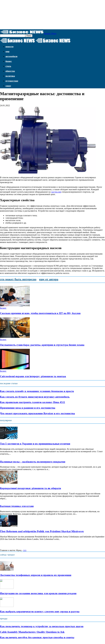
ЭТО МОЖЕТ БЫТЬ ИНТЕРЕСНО (18, 279)
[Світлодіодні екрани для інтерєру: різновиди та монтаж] (15, 368)
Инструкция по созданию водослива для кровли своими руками (38, 593)
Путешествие (11, 81)
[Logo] (18, 43)
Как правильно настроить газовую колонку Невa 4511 (32, 402)
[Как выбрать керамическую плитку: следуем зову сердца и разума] (7, 606)
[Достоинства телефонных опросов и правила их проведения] (7, 570)
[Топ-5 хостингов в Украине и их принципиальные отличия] (9, 438)
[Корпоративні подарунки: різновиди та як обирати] (9, 483)
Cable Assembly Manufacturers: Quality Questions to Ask (32, 632)
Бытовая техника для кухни (17, 506)
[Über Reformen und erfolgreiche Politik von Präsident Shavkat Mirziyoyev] (9, 526)
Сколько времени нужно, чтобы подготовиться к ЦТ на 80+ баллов (40, 313)
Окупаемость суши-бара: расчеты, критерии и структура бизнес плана (42, 344)
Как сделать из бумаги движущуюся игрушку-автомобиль (35, 396)
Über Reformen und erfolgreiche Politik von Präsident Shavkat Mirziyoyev (42, 531)
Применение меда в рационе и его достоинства (27, 407)
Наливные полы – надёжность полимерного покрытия (32, 461)
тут (24, 550)
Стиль (8, 66)
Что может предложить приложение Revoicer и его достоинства (37, 413)
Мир (7, 51)
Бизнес (8, 61)
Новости (9, 46)
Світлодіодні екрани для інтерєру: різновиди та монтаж (33, 376)
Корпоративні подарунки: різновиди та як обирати (30, 488)
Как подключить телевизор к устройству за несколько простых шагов (41, 626)
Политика (10, 76)
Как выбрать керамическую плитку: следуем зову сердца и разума (39, 611)
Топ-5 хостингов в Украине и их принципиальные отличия (35, 443)
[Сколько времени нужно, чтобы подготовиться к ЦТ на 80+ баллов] (15, 305)
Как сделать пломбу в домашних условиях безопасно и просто (37, 391)
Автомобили (11, 56)
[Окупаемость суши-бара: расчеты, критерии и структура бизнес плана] (15, 337)
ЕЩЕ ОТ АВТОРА (48, 279)
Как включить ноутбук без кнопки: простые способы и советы (37, 637)
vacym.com (56, 192)
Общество (10, 71)
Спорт (8, 86)
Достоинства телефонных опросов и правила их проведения (35, 575)
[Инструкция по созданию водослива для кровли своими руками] (7, 588)
